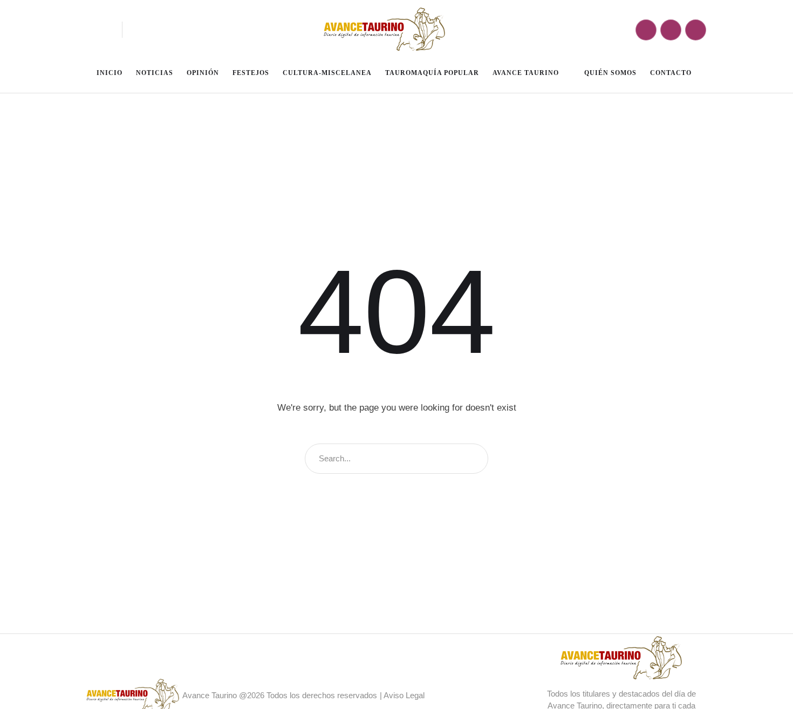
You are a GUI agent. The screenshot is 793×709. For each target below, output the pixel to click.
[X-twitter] (695, 29)
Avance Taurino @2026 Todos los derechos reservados (279, 695)
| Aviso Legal (402, 695)
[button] (103, 30)
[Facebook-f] (646, 29)
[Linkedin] (670, 29)
